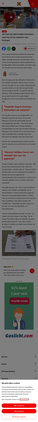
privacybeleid (24, 399)
